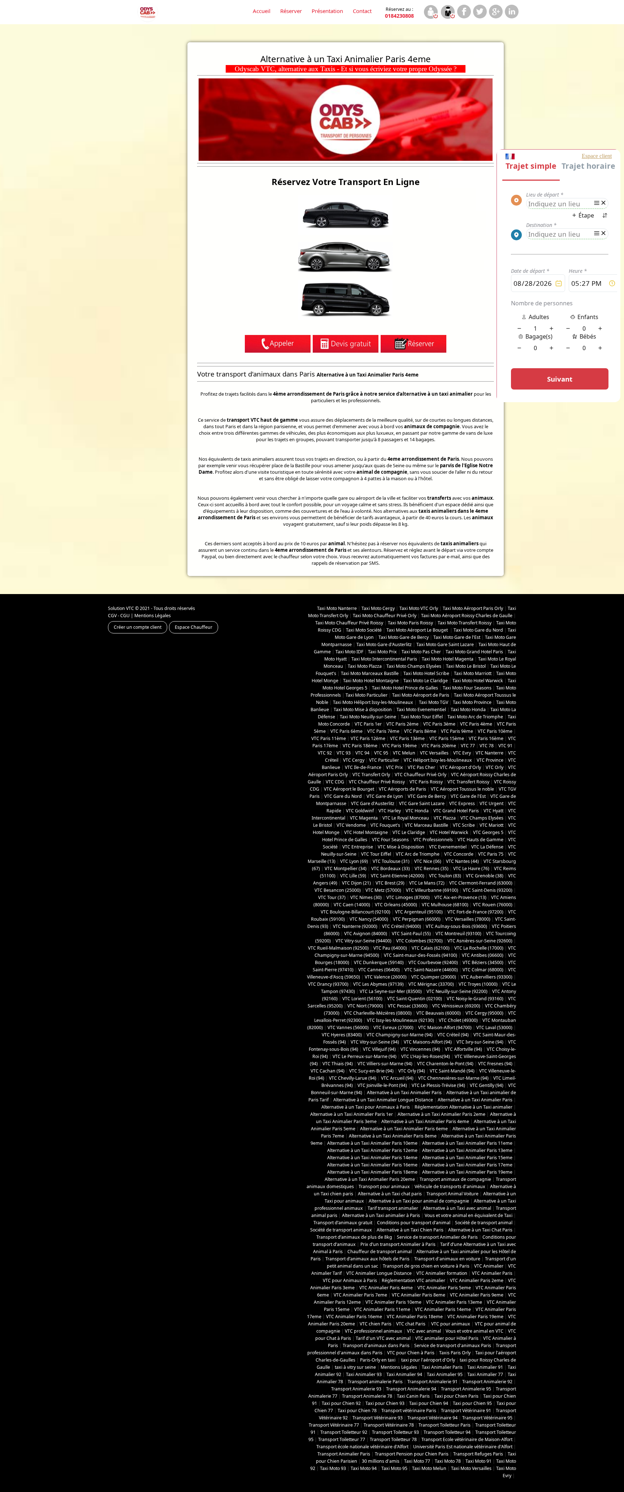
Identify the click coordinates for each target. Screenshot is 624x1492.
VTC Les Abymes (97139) (378, 984)
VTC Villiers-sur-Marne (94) (385, 1064)
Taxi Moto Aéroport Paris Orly (473, 608)
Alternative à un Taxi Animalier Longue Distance (383, 1100)
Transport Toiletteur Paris (445, 1425)
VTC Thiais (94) (337, 1064)
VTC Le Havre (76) (471, 868)
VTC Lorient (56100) (362, 999)
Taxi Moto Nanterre (337, 608)
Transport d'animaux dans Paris (376, 1345)
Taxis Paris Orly (455, 1353)
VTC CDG (335, 782)
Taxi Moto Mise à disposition (363, 709)
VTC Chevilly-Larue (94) (352, 1078)
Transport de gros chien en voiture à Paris (426, 1266)
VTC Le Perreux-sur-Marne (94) (364, 1056)
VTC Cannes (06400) (379, 970)
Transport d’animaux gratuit (342, 1223)
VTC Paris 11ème (328, 738)
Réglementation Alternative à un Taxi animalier (463, 1107)
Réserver (291, 10)
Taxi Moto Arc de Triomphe (475, 717)
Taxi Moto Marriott (472, 673)
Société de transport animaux (341, 1230)
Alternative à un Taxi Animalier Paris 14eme (372, 1158)
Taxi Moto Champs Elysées (413, 666)
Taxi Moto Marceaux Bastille (370, 673)
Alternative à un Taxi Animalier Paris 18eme (372, 1172)
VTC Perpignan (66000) (417, 919)
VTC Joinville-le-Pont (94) (382, 1085)
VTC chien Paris (375, 1324)
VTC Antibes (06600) (482, 955)
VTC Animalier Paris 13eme (454, 1302)
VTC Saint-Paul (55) (411, 933)
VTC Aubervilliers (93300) (486, 977)
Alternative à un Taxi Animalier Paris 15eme (467, 1158)
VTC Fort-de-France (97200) (475, 912)
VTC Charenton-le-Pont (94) (445, 1064)
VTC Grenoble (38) (484, 876)
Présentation (327, 10)
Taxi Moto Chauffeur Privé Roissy (349, 623)
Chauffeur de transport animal (379, 1251)
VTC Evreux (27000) (393, 1027)
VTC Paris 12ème (368, 738)
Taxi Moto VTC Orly (418, 608)
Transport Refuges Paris (478, 1454)
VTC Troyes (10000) (478, 984)
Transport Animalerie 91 (432, 1382)
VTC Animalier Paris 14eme (443, 1309)
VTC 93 (344, 753)
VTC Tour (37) (332, 897)
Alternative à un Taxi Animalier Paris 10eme (372, 1143)
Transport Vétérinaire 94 (432, 1418)
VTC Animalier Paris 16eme (354, 1316)
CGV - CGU (119, 615)
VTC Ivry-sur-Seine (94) (479, 1042)
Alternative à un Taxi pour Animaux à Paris (365, 1107)
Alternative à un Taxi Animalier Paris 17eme (467, 1165)
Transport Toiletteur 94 (447, 1432)
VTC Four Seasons (390, 840)
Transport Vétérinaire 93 (377, 1418)
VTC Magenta (364, 818)
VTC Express (462, 803)
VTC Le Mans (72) (427, 883)
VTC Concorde (458, 854)
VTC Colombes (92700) (419, 941)
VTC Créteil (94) (453, 1035)
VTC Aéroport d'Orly (460, 767)
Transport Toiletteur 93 (395, 1432)
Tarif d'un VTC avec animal (383, 1338)
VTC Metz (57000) (383, 890)
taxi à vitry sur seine (355, 1367)
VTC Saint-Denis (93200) (487, 890)
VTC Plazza (445, 818)
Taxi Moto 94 (364, 1468)
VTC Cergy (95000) (484, 1013)
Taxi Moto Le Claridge (425, 681)
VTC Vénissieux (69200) (456, 1006)
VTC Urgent (491, 803)
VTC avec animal (424, 1331)
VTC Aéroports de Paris (402, 789)
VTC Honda (417, 811)
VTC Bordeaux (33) (390, 868)
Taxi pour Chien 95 (472, 1403)
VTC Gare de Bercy (427, 796)
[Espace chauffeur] (447, 12)
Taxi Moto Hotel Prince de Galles (405, 688)
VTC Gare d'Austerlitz (372, 803)
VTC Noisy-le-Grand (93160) (475, 999)
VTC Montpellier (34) (346, 868)
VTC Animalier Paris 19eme (475, 1316)
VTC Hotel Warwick (449, 832)
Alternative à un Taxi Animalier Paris (404, 1092)
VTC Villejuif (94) (379, 1049)
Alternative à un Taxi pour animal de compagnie (419, 1201)
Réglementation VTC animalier (413, 1280)
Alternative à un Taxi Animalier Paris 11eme (467, 1143)
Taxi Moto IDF (349, 652)
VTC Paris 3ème (439, 724)
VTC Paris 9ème (457, 731)
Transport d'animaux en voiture (447, 1259)
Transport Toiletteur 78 (393, 1439)
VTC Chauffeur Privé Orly (420, 774)
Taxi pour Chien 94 (428, 1403)
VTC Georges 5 (488, 832)
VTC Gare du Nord (343, 796)
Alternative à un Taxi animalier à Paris (381, 1215)
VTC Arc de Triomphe (417, 854)
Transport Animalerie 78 (367, 1396)
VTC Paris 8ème (420, 731)
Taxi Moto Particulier (366, 695)
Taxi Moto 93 (333, 1468)
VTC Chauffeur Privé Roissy (377, 782)
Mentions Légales (152, 615)
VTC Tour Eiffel (376, 854)
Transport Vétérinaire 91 (466, 1410)
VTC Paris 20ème (438, 746)
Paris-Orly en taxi (378, 1360)
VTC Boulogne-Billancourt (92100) (355, 912)
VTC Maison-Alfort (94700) (445, 1027)
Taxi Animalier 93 (364, 1374)
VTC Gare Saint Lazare (422, 803)
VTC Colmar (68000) (483, 970)
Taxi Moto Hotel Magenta (447, 659)
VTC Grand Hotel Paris (456, 811)
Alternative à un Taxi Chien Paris (410, 1230)
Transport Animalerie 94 (411, 1389)
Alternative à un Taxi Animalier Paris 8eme (393, 1136)
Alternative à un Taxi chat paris (390, 1194)
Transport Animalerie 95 (466, 1389)
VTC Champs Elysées (481, 818)
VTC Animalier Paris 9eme (476, 1295)
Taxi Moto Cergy (378, 608)
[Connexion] (430, 12)
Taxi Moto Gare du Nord (478, 630)
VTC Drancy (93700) (328, 984)
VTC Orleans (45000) (396, 905)
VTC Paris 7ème (383, 731)
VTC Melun (404, 753)
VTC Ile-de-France (363, 767)
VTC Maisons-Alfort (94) (428, 1042)
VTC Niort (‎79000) (365, 1006)
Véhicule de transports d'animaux (450, 1186)
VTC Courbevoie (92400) (433, 962)
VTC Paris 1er (368, 724)
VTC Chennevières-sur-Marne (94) (453, 1078)
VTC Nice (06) (427, 861)
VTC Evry (462, 753)
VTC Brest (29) (390, 883)
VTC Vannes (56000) (348, 1027)
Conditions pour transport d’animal (413, 1223)
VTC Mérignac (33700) (431, 984)
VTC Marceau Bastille (426, 825)
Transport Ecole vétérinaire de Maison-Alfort (466, 1439)
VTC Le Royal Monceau (405, 818)
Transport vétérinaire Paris (408, 1410)
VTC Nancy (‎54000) (369, 919)
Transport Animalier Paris (343, 1454)
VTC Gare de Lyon (385, 796)
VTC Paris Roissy (426, 782)
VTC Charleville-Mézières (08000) (378, 1013)
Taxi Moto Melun (429, 1468)
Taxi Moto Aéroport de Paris (420, 695)
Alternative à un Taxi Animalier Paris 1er (351, 1114)
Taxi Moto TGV (433, 702)
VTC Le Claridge (409, 832)
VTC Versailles (434, 753)
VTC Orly (494, 767)
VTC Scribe (464, 825)
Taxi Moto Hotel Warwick (477, 681)
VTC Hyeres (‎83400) (342, 1035)
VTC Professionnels (433, 840)
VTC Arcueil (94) (397, 1078)
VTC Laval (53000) (494, 1027)
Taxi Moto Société (364, 630)
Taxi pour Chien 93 (384, 1403)
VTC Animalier (488, 1266)
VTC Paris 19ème (399, 746)
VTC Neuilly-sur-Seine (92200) (457, 991)
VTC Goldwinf (360, 811)
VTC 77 (468, 746)
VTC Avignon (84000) (365, 933)
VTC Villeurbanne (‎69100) (432, 890)
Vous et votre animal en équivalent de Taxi (468, 1215)
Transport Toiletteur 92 (343, 1432)
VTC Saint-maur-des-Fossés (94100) (420, 955)
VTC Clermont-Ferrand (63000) (480, 883)
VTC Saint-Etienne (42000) (397, 876)
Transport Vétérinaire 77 (334, 1425)
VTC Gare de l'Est (468, 796)
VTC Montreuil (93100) (458, 933)
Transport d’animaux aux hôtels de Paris (367, 1259)
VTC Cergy (353, 760)
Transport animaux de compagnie (455, 1179)
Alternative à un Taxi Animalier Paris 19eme (467, 1172)
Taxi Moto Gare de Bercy (403, 637)
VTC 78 (487, 746)
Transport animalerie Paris (375, 1382)
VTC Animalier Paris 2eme (476, 1280)
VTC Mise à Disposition (401, 847)
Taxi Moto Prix (382, 652)
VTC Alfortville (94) (463, 1049)
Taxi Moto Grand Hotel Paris (474, 652)
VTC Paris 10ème (495, 731)
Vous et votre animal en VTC (474, 1331)
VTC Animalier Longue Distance (379, 1273)
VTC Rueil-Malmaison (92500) (338, 948)
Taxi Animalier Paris (442, 1367)
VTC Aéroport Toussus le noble (462, 789)
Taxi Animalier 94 (404, 1374)
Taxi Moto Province (472, 702)
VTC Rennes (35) (431, 868)
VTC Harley (389, 811)
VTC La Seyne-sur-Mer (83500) (391, 991)
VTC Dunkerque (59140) (379, 962)
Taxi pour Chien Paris (456, 1396)
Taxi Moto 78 (448, 1461)
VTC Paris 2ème (402, 724)
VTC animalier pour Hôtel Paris (446, 1338)
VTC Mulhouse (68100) (445, 905)
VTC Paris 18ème (360, 746)
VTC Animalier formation (441, 1273)
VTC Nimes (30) (366, 897)
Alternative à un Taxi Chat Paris (480, 1230)
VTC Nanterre (489, 753)
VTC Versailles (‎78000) (467, 919)
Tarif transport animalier (393, 1208)
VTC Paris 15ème (446, 738)
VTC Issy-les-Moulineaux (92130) (400, 1020)
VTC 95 (381, 753)
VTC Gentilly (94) (486, 1085)
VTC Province (490, 760)
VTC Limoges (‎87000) (408, 897)
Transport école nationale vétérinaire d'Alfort (362, 1447)
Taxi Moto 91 (478, 1461)
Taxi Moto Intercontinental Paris (384, 659)
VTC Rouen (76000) (492, 905)
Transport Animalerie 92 (487, 1382)
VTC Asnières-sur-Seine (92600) (479, 941)
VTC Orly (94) (411, 1071)
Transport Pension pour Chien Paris (411, 1454)
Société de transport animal (483, 1223)
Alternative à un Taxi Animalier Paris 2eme (441, 1114)
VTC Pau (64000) (390, 948)
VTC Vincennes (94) (420, 1049)
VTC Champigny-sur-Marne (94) (400, 1035)
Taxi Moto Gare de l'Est (456, 637)
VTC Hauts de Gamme (480, 840)
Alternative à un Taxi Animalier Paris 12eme (372, 1150)
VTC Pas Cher (421, 767)
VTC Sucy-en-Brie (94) (371, 1071)
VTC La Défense (487, 847)
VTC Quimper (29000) (433, 977)
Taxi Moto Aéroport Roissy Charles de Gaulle (466, 615)
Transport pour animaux (384, 1186)
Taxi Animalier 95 (445, 1374)
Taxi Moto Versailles (471, 1468)
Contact (362, 10)
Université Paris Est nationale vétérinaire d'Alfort (462, 1447)
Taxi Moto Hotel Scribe (426, 673)
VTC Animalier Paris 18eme (415, 1316)
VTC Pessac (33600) (408, 1006)
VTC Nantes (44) (462, 861)
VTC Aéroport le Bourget (349, 789)
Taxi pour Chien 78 (357, 1410)
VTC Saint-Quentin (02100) (414, 999)
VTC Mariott (491, 825)
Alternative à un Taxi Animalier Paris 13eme (467, 1150)
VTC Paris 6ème (346, 731)
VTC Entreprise (357, 847)
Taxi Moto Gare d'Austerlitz (384, 644)
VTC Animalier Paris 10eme (393, 1302)
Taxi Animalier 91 (485, 1367)
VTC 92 (325, 753)
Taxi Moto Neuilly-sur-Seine (368, 717)
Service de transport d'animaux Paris (452, 1345)
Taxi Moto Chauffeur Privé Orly (384, 615)
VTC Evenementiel (448, 847)
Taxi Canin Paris (413, 1396)
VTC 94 (362, 753)
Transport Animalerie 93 (356, 1389)
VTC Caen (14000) (352, 905)
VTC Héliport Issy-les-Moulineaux (438, 760)
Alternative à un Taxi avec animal (457, 1208)
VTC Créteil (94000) (401, 926)
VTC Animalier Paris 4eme (386, 1288)
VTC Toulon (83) (445, 876)
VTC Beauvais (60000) (438, 1013)
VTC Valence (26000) (386, 977)
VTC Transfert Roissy (468, 782)
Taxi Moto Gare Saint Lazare (445, 644)
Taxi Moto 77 (417, 1461)
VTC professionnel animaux (373, 1331)
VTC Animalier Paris (492, 1273)
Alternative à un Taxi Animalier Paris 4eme (425, 1121)
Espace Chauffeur (193, 627)
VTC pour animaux (450, 1324)
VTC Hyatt (493, 811)
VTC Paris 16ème (486, 738)
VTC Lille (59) (353, 876)
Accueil (261, 10)
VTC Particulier (384, 760)
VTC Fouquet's (385, 825)
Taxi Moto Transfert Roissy (464, 623)
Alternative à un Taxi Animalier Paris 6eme (404, 1129)
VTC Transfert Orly (371, 774)
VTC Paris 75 (490, 854)
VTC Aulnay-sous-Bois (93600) (456, 926)
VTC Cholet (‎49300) (458, 1020)
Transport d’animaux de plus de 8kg (354, 1237)
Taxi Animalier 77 (485, 1374)
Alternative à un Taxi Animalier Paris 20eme (370, 1179)
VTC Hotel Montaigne (366, 832)
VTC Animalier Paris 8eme (418, 1295)
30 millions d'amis (380, 1461)
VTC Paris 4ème (476, 724)
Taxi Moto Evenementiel (421, 709)
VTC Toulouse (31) (391, 861)
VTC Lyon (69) (354, 861)
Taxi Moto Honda (468, 709)
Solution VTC (121, 608)
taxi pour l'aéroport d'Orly (428, 1360)
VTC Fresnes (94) (495, 1064)
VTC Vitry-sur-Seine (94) (375, 1042)
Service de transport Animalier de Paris (437, 1237)
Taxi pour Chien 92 (341, 1403)
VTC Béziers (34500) (483, 962)
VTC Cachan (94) (327, 1071)
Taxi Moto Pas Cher (421, 652)
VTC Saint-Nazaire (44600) (431, 970)
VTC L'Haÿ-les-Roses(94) (425, 1056)
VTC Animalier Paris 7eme (360, 1295)
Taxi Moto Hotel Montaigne (371, 681)
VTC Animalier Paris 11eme (382, 1309)
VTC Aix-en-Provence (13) (460, 897)
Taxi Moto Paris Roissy (410, 623)
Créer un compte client (137, 627)
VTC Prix (394, 767)
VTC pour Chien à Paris (410, 1353)
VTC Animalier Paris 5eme (444, 1288)
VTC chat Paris (411, 1324)
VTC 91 (505, 746)
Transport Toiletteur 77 (341, 1439)
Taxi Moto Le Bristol (466, 666)
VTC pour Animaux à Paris (350, 1280)
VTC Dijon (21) (356, 883)
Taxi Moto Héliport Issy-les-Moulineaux (373, 702)
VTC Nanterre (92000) (355, 926)
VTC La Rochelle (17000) (478, 948)
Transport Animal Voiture (452, 1194)
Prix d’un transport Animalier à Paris (398, 1244)
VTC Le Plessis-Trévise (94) (438, 1085)
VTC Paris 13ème (407, 738)
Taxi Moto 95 (394, 1468)
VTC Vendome (351, 825)
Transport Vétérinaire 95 (487, 1418)
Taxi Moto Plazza (365, 666)
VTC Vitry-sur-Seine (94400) (363, 941)
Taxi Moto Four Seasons (467, 688)
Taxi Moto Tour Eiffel (422, 717)
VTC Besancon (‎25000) (338, 890)
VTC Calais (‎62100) (431, 948)
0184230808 (399, 12)
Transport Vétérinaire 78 (389, 1425)
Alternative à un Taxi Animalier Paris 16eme (372, 1165)
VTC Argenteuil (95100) (419, 912)
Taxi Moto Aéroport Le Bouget (417, 630)
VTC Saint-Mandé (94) (452, 1071)
